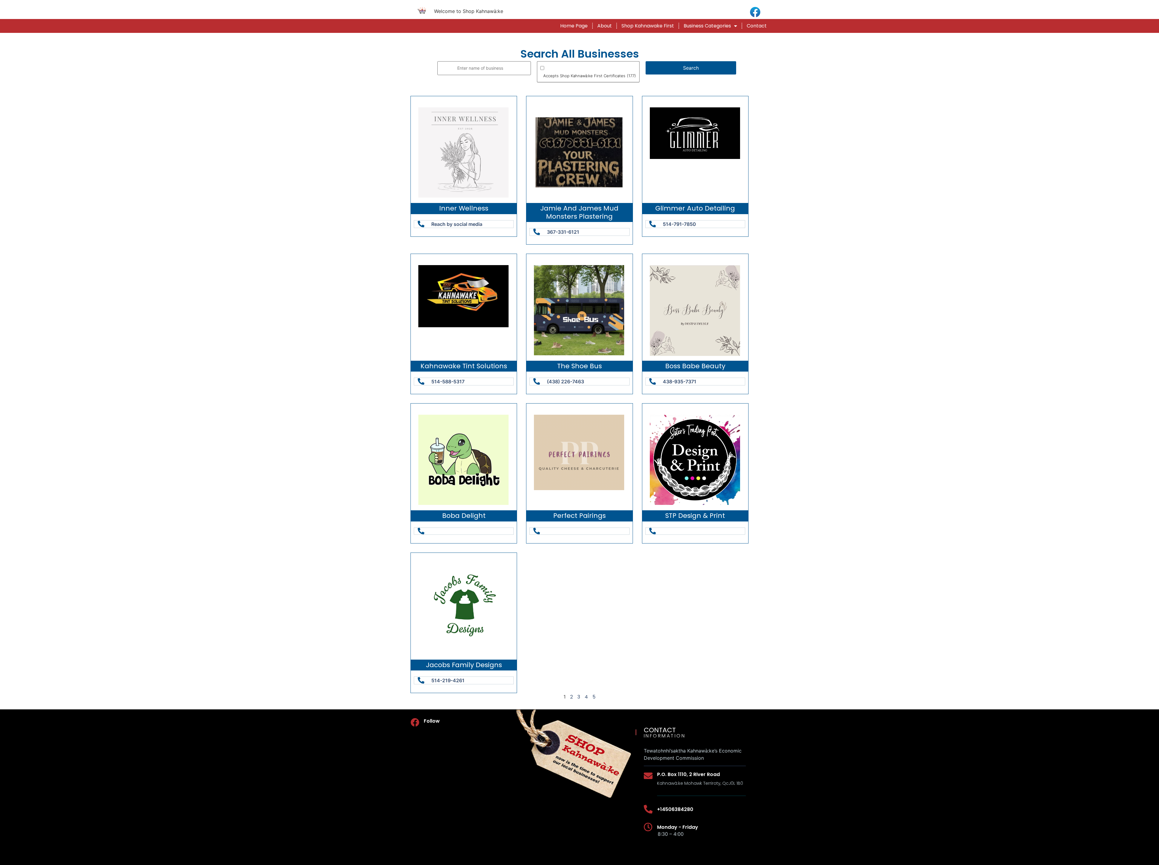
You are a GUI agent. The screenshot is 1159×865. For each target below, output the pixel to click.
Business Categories (707, 25)
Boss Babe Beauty (695, 366)
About (604, 25)
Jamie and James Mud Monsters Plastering (579, 212)
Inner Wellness (463, 208)
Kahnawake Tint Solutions (463, 366)
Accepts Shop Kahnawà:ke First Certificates (589, 76)
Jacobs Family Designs (464, 665)
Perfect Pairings (579, 515)
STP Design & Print (695, 515)
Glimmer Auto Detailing (695, 208)
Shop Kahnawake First (647, 25)
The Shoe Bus (579, 366)
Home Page (574, 25)
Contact (757, 25)
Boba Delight (464, 515)
